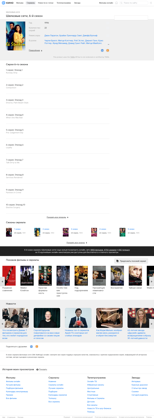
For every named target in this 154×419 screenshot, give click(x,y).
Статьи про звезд (139, 388)
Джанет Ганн (91, 41)
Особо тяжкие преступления (62, 292)
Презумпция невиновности (99, 290)
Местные (91, 391)
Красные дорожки (140, 385)
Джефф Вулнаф (90, 36)
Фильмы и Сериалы (95, 398)
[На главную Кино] (9, 3)
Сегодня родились (140, 395)
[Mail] (3, 3)
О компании (11, 417)
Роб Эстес (79, 41)
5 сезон (131, 229)
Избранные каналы (95, 385)
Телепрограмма (96, 377)
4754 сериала (110, 250)
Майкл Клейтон (24, 289)
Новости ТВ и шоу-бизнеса (99, 408)
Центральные (93, 388)
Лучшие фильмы (13, 385)
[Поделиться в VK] (102, 50)
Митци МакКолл (94, 43)
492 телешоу (124, 250)
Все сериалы (54, 401)
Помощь (91, 412)
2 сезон (46, 229)
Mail (3, 417)
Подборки (52, 391)
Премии (9, 395)
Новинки (52, 381)
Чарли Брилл (51, 41)
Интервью (136, 381)
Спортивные (92, 395)
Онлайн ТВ (92, 381)
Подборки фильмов (14, 388)
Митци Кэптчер (65, 41)
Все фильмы (11, 398)
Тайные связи (135, 288)
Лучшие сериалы (56, 388)
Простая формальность (43, 290)
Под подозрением (81, 289)
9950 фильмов (96, 250)
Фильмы (10, 377)
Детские (91, 401)
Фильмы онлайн (13, 381)
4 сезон (102, 229)
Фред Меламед (60, 43)
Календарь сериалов (57, 395)
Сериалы (53, 377)
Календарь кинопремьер (17, 391)
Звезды (136, 377)
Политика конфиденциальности (106, 417)
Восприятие (117, 288)
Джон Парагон (51, 36)
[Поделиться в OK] (107, 50)
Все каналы (92, 405)
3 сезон (74, 229)
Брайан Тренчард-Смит (70, 36)
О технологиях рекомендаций (82, 417)
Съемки (135, 391)
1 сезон (17, 229)
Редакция (67, 417)
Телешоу (52, 398)
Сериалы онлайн (55, 385)
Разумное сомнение (7, 289)
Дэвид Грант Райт (76, 43)
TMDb (72, 57)
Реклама (20, 417)
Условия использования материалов (131, 417)
